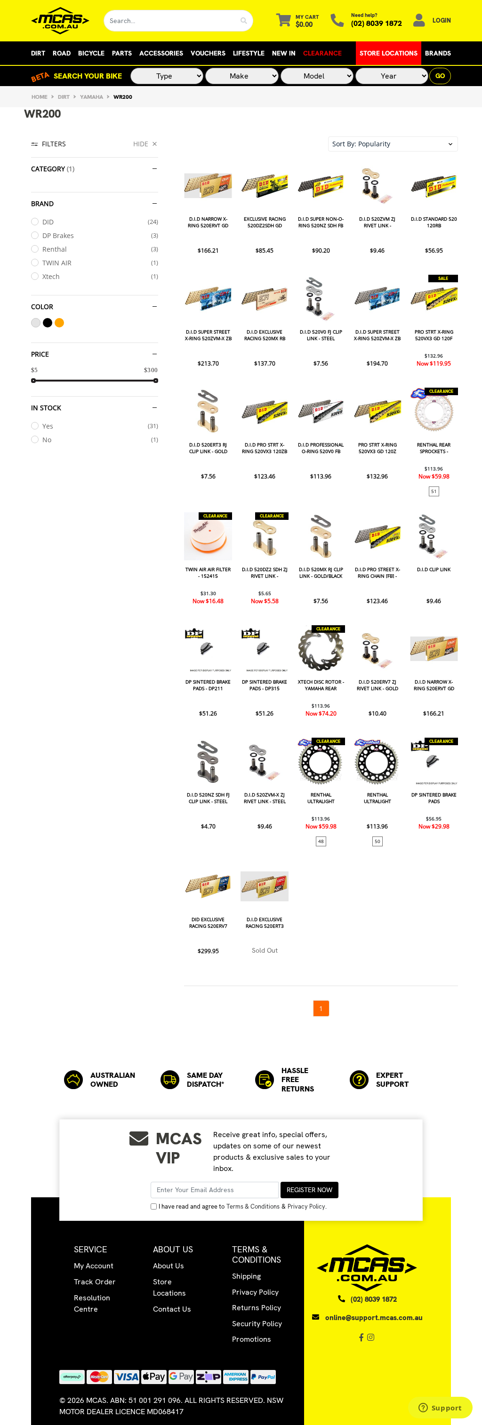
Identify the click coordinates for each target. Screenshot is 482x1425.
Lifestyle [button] (249, 53)
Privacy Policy (306, 1206)
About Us (168, 1266)
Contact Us (172, 1309)
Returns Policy (256, 1308)
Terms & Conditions (253, 1206)
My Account (93, 1266)
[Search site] (244, 21)
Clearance (322, 53)
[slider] (33, 380)
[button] (393, 143)
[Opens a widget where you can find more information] (440, 1408)
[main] (321, 589)
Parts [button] (122, 53)
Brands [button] (438, 53)
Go (440, 76)
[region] (94, 576)
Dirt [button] (38, 53)
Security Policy (257, 1324)
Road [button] (62, 53)
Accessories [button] (161, 53)
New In (284, 53)
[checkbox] (94, 222)
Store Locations (389, 53)
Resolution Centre (92, 1303)
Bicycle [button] (91, 53)
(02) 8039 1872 (376, 23)
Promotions (251, 1339)
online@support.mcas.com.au (374, 1317)
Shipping (246, 1276)
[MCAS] (60, 20)
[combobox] (169, 21)
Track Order (95, 1282)
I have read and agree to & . (243, 1206)
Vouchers (208, 53)
